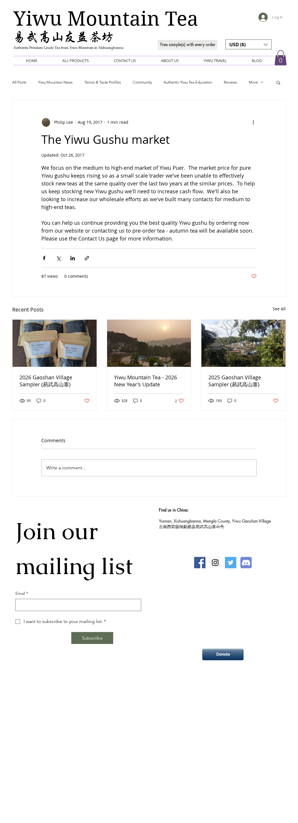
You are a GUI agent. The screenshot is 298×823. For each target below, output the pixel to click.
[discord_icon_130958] (246, 562)
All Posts (19, 82)
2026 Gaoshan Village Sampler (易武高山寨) (45, 381)
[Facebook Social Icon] (199, 562)
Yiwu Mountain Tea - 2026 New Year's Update (145, 381)
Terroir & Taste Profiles (102, 82)
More (253, 82)
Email (21, 593)
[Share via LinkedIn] (72, 258)
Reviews (230, 82)
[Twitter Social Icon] (230, 562)
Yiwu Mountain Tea (105, 18)
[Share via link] (87, 258)
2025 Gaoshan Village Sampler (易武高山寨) (234, 381)
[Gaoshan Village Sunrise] (149, 343)
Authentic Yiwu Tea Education (188, 82)
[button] (248, 44)
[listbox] (248, 44)
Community (142, 82)
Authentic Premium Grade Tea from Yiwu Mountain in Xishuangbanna (68, 47)
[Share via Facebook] (44, 258)
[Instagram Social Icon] (215, 562)
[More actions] (253, 122)
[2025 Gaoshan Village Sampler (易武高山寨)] (243, 343)
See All (279, 308)
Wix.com (176, 696)
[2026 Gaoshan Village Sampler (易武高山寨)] (55, 343)
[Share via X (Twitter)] (58, 258)
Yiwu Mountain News (55, 82)
